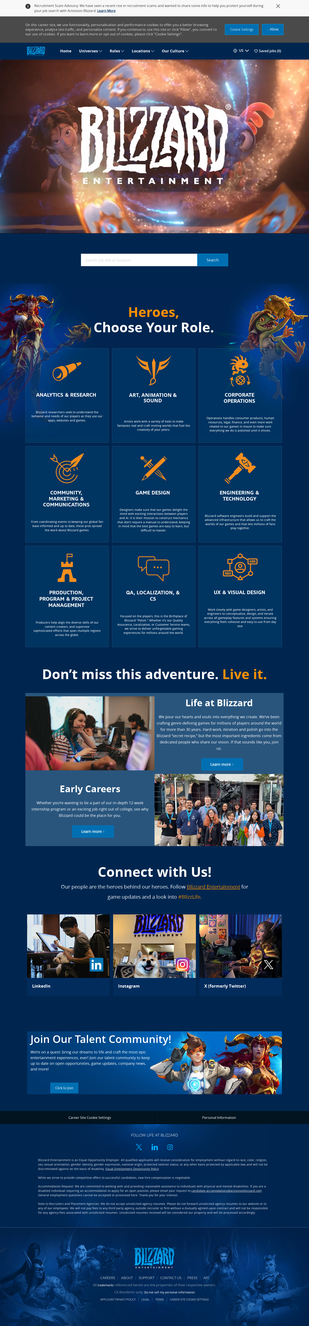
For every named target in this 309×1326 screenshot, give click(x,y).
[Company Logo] (40, 51)
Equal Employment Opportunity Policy (132, 1169)
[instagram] (170, 1148)
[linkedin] (154, 1148)
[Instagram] (154, 955)
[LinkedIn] (68, 955)
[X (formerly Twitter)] (240, 955)
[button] (242, 29)
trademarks (106, 1285)
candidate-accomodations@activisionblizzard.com (226, 1191)
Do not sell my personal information (169, 1292)
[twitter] (139, 1148)
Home (65, 51)
